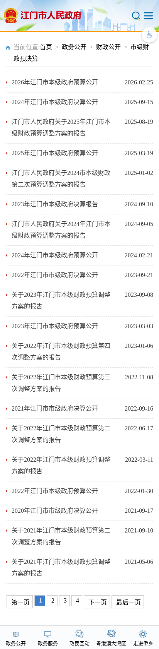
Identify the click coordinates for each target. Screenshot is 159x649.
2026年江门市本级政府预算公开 (55, 82)
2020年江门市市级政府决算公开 (55, 510)
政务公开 (74, 47)
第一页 (20, 602)
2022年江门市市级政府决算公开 (55, 275)
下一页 (97, 602)
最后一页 (128, 602)
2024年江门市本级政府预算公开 (55, 255)
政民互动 (79, 643)
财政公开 (108, 47)
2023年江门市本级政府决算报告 (55, 204)
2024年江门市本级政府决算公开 (55, 102)
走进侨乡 (143, 643)
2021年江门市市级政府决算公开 (55, 408)
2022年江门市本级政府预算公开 (55, 491)
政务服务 (48, 643)
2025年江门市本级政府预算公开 (55, 153)
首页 (46, 47)
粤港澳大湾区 (111, 643)
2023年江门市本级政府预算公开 (55, 326)
